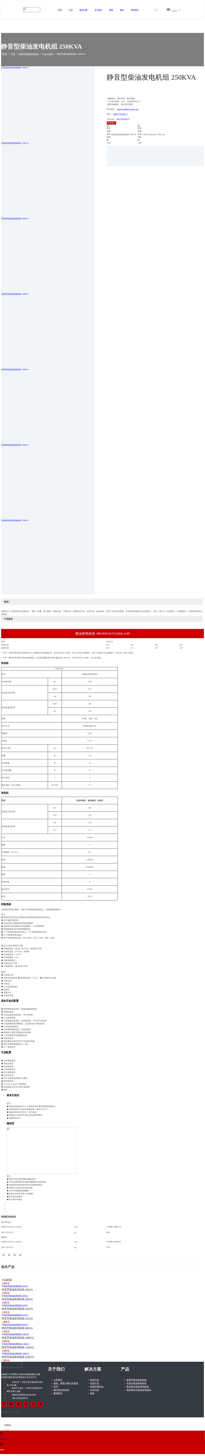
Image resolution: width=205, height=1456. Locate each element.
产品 (71, 10)
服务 (122, 10)
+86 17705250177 (20, 1398)
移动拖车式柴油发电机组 (138, 1390)
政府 (92, 1393)
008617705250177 (120, 114)
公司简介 (58, 1380)
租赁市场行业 (96, 1386)
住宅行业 (94, 1390)
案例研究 (58, 1393)
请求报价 (111, 123)
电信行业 (94, 1380)
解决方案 (83, 10)
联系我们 (135, 10)
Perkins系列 (47, 54)
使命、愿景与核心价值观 (66, 1383)
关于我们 (98, 10)
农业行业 (94, 1383)
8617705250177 (123, 119)
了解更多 (6, 1283)
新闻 (111, 10)
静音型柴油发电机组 (29, 54)
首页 (60, 10)
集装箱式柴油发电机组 (137, 1386)
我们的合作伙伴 (61, 1390)
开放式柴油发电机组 (136, 1383)
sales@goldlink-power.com (127, 109)
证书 (56, 1386)
